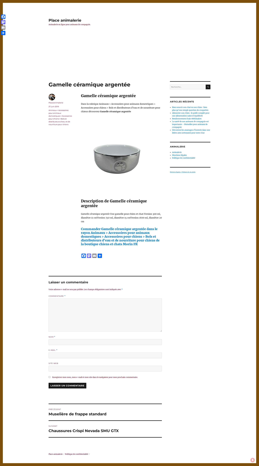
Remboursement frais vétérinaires (187, 119)
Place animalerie (65, 20)
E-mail (53, 350)
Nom (52, 337)
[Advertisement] (129, 61)
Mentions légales (179, 155)
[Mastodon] (3, 22)
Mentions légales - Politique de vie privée (182, 172)
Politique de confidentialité (183, 158)
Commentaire (57, 296)
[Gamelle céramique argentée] (121, 156)
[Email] (3, 27)
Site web (53, 363)
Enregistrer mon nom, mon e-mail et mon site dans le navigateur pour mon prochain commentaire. (95, 377)
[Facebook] (3, 16)
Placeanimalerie (56, 103)
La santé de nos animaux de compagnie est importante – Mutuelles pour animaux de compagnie (190, 124)
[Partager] (3, 33)
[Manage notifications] (253, 460)
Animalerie (177, 152)
